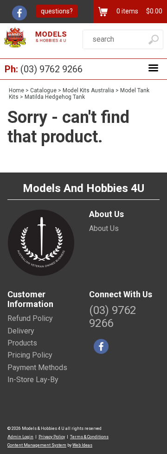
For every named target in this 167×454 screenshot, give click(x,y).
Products (22, 343)
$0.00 (153, 11)
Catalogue (43, 90)
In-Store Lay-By (32, 379)
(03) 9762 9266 (51, 69)
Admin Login (20, 437)
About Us (104, 228)
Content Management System (36, 445)
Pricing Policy (29, 355)
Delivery (20, 330)
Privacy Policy (52, 437)
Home (16, 90)
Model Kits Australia (88, 90)
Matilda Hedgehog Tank (55, 97)
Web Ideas (82, 445)
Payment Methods (37, 367)
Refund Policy (30, 318)
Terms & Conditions (89, 437)
